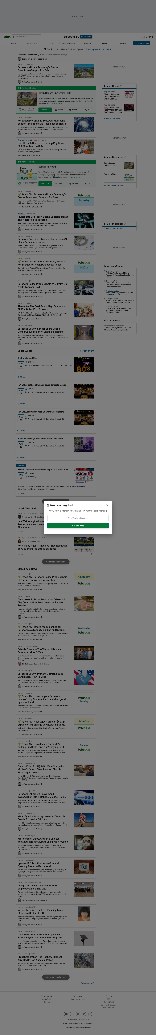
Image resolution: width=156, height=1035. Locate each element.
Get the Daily (78, 525)
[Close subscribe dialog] (107, 505)
